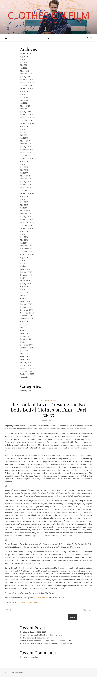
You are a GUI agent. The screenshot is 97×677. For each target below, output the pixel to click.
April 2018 (24, 173)
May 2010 (24, 353)
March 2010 (25, 359)
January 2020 (25, 111)
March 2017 (25, 211)
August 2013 (25, 286)
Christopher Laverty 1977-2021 (33, 632)
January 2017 (25, 216)
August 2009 (25, 377)
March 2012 (25, 333)
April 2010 (24, 356)
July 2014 (24, 278)
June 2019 (24, 132)
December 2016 (26, 219)
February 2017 (26, 214)
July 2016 (24, 234)
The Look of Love (41, 598)
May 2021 (24, 65)
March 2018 (25, 176)
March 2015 (25, 269)
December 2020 (26, 79)
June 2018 (24, 167)
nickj (9, 610)
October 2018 (26, 155)
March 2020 (25, 106)
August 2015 (25, 257)
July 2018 (24, 164)
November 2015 (27, 248)
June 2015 (24, 263)
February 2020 (26, 108)
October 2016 (26, 225)
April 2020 (24, 103)
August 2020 (25, 91)
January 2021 (25, 76)
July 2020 (24, 94)
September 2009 (27, 374)
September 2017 (27, 193)
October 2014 (26, 275)
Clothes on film (49, 15)
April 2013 (24, 298)
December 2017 (26, 184)
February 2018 (26, 179)
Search (72, 617)
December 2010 (26, 345)
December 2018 (26, 149)
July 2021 (24, 59)
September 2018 (27, 158)
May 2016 (24, 240)
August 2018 (25, 161)
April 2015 (24, 266)
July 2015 (24, 260)
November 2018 (27, 152)
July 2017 (24, 199)
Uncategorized (26, 390)
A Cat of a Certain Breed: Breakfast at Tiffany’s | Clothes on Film (46, 643)
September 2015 (27, 254)
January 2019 (25, 146)
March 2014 (25, 280)
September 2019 (27, 123)
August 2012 (25, 321)
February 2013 (26, 304)
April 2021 (24, 68)
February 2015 (26, 272)
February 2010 (26, 362)
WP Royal (19, 672)
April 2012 (24, 330)
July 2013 (24, 289)
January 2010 (25, 365)
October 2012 (26, 315)
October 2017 (26, 190)
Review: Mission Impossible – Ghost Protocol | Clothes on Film (45, 640)
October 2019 (26, 120)
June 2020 (24, 97)
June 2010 (24, 351)
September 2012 (27, 318)
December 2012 (26, 310)
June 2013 (24, 292)
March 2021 (25, 71)
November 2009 (27, 368)
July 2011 (24, 342)
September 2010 (27, 348)
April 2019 (24, 138)
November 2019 (27, 117)
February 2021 (26, 74)
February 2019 (26, 143)
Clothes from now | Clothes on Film (34, 638)
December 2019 (26, 114)
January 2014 (25, 283)
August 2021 (25, 56)
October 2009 (26, 371)
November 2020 (27, 82)
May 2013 (24, 295)
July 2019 (24, 129)
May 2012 (24, 327)
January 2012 (25, 336)
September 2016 (27, 228)
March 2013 (25, 301)
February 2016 (26, 246)
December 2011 (26, 339)
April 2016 (24, 243)
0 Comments (87, 610)
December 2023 (26, 53)
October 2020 (26, 85)
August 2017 (25, 196)
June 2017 (24, 202)
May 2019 (24, 135)
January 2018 (25, 181)
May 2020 (24, 100)
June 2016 (24, 237)
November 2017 (27, 187)
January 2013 (25, 307)
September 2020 (27, 88)
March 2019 (25, 141)
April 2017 (24, 208)
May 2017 (24, 205)
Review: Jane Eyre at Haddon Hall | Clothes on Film (41, 635)
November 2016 (27, 222)
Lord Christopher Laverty (28, 602)
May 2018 (24, 170)
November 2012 (27, 313)
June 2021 (24, 62)
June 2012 (24, 324)
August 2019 (25, 126)
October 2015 (26, 251)
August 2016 (25, 231)
